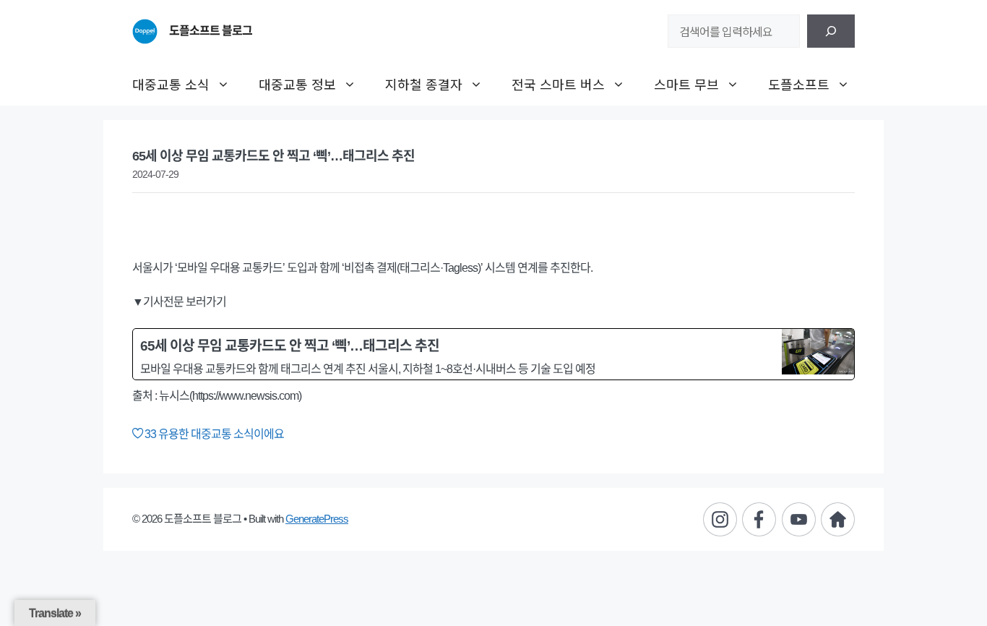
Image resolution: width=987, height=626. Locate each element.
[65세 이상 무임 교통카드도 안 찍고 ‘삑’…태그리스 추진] (493, 354)
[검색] (831, 31)
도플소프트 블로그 (210, 31)
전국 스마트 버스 (558, 83)
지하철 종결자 (423, 83)
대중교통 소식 (171, 83)
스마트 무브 (686, 83)
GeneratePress (316, 519)
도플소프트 (798, 83)
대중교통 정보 (297, 83)
